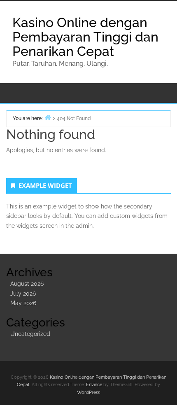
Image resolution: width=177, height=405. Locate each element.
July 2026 (23, 293)
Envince (94, 384)
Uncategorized (30, 334)
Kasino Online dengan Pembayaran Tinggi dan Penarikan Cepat (85, 37)
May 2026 (23, 303)
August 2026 (27, 283)
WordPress (88, 392)
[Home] (47, 117)
